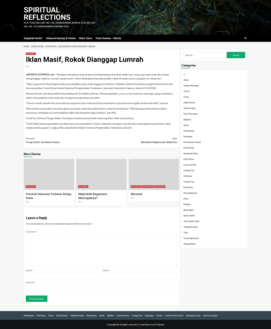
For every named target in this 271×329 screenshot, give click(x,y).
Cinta (186, 97)
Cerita (186, 91)
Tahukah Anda (147, 187)
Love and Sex (189, 164)
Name (29, 270)
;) (184, 74)
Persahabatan (190, 193)
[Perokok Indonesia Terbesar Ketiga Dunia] (49, 174)
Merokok (136, 194)
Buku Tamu (85, 38)
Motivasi (187, 176)
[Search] (245, 38)
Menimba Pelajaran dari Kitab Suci (159, 140)
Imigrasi (187, 119)
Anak (186, 80)
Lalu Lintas (188, 159)
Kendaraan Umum (192, 142)
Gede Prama (189, 108)
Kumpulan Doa (190, 153)
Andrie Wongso (191, 85)
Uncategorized (190, 238)
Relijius (187, 204)
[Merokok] (154, 174)
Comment (32, 231)
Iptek (186, 125)
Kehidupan (188, 130)
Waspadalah (159, 187)
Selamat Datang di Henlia (61, 38)
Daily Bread (189, 102)
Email (106, 270)
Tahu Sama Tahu (191, 221)
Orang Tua (188, 181)
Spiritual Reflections (47, 14)
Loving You (188, 170)
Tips (185, 232)
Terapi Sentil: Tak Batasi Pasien (43, 140)
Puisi (185, 198)
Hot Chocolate (190, 113)
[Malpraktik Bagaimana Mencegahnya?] (101, 174)
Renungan (188, 210)
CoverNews (144, 324)
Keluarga (187, 136)
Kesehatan (31, 54)
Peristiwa (188, 187)
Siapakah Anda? (33, 38)
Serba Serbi (189, 215)
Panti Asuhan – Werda (108, 38)
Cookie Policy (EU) (174, 315)
